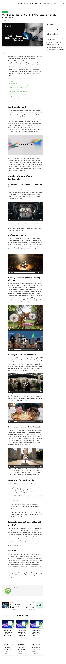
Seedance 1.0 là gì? (13, 83)
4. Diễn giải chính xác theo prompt (16, 93)
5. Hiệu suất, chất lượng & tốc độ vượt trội (18, 94)
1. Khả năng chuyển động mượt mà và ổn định (19, 87)
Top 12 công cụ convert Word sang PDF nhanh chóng (30, 606)
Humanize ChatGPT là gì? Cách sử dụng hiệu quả (15, 606)
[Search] (63, 3)
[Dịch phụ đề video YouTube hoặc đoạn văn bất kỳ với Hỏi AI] (8, 624)
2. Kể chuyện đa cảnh (14, 89)
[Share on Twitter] (3, 56)
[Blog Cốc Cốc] (8, 3)
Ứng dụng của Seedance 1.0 (15, 96)
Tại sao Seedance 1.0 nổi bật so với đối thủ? (19, 98)
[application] (25, 211)
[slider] (24, 272)
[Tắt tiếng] (39, 220)
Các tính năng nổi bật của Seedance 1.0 (18, 85)
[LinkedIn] (3, 63)
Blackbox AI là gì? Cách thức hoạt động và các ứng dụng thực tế (22, 648)
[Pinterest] (3, 59)
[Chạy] (9, 220)
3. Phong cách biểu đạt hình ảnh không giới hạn (19, 91)
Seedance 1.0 (30, 110)
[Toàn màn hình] (41, 220)
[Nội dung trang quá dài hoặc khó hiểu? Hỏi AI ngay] (36, 624)
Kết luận (11, 101)
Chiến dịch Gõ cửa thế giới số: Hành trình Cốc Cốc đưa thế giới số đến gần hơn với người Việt (55, 49)
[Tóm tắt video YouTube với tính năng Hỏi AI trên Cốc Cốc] (22, 624)
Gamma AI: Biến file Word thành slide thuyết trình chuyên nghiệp (8, 648)
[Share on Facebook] (3, 53)
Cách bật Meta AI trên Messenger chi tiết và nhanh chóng (36, 648)
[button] (25, 211)
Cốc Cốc (27, 71)
